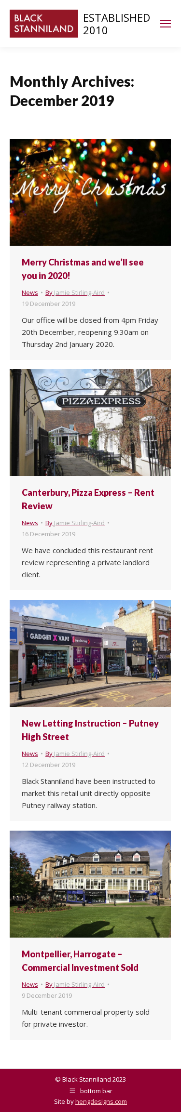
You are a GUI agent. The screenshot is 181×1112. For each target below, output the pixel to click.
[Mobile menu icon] (165, 23)
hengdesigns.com (101, 1101)
